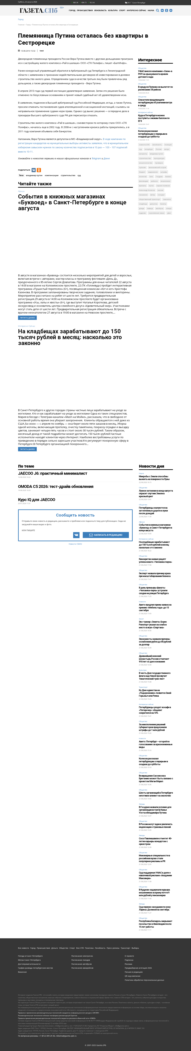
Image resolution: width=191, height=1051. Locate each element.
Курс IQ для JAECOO (36, 499)
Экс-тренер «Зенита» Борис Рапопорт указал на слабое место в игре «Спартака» (153, 624)
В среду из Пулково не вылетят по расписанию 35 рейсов (155, 88)
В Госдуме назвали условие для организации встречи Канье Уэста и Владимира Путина (155, 810)
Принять (181, 1044)
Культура (142, 670)
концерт (161, 195)
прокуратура (159, 158)
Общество (142, 68)
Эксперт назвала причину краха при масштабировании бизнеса (154, 575)
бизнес (168, 177)
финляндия (143, 181)
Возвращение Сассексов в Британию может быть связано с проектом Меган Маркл (156, 778)
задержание (153, 172)
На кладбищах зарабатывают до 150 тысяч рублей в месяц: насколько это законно (70, 337)
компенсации (51, 175)
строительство (68, 175)
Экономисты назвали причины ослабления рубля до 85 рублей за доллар (155, 642)
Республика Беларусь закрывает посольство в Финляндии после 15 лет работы (155, 924)
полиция (168, 145)
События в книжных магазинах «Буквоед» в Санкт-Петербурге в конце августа (72, 202)
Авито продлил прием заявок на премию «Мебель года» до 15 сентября (155, 607)
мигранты (143, 154)
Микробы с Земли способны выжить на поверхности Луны (154, 478)
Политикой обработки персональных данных (78, 1045)
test (42, 51)
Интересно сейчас (26, 326)
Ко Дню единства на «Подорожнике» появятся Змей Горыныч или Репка (155, 693)
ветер (152, 195)
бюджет (142, 172)
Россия (159, 149)
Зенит (141, 619)
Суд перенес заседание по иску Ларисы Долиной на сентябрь (154, 908)
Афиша (21, 191)
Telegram (96, 158)
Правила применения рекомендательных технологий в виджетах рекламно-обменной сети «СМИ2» (57, 1018)
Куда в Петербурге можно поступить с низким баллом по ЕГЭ (154, 118)
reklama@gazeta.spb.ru (66, 1036)
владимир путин (34, 175)
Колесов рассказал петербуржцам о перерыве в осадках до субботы (152, 134)
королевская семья (156, 213)
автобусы (159, 208)
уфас (169, 213)
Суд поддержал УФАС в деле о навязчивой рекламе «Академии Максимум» (155, 875)
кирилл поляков (163, 186)
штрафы (164, 172)
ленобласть (157, 145)
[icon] (157, 11)
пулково (142, 167)
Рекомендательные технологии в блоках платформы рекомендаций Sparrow (47, 1015)
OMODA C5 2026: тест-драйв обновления (55, 486)
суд (79, 175)
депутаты (153, 204)
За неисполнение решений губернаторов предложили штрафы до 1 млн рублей (153, 727)
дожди (141, 208)
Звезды (142, 804)
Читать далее (27, 318)
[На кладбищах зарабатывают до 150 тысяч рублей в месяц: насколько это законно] (75, 378)
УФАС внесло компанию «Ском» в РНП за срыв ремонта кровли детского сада (155, 74)
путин (151, 186)
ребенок (154, 181)
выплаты (142, 186)
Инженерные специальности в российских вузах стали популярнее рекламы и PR (154, 858)
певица (150, 208)
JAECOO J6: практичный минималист (52, 473)
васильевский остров (157, 167)
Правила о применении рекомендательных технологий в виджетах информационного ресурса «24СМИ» (58, 1013)
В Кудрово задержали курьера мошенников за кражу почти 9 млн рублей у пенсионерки (154, 892)
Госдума (159, 177)
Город (21, 19)
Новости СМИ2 (75, 544)
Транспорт (143, 687)
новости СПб (144, 145)
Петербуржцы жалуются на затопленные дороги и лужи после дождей (153, 510)
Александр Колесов (147, 190)
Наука (141, 473)
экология (143, 177)
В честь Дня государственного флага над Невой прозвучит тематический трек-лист (154, 676)
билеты (163, 204)
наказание (143, 195)
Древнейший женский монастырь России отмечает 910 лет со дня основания (154, 659)
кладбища (143, 204)
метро (166, 149)
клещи (168, 208)
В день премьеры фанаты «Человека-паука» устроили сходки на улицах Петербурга (154, 590)
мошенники (165, 181)
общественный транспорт (149, 199)
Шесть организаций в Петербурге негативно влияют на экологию (156, 794)
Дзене (107, 158)
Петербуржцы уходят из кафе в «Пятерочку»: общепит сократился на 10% (155, 710)
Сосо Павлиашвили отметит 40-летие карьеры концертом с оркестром (155, 841)
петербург (149, 149)
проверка (159, 163)
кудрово (142, 213)
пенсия (160, 190)
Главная (21, 25)
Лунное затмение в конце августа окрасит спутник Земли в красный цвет (156, 493)
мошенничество (145, 163)
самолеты (167, 199)
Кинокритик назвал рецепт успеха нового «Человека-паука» (155, 560)
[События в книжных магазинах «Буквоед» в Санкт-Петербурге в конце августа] (75, 243)
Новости (142, 602)
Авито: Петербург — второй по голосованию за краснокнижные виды (155, 744)
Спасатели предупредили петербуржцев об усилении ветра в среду (155, 102)
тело (151, 177)
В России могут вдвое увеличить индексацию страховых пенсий (155, 825)
